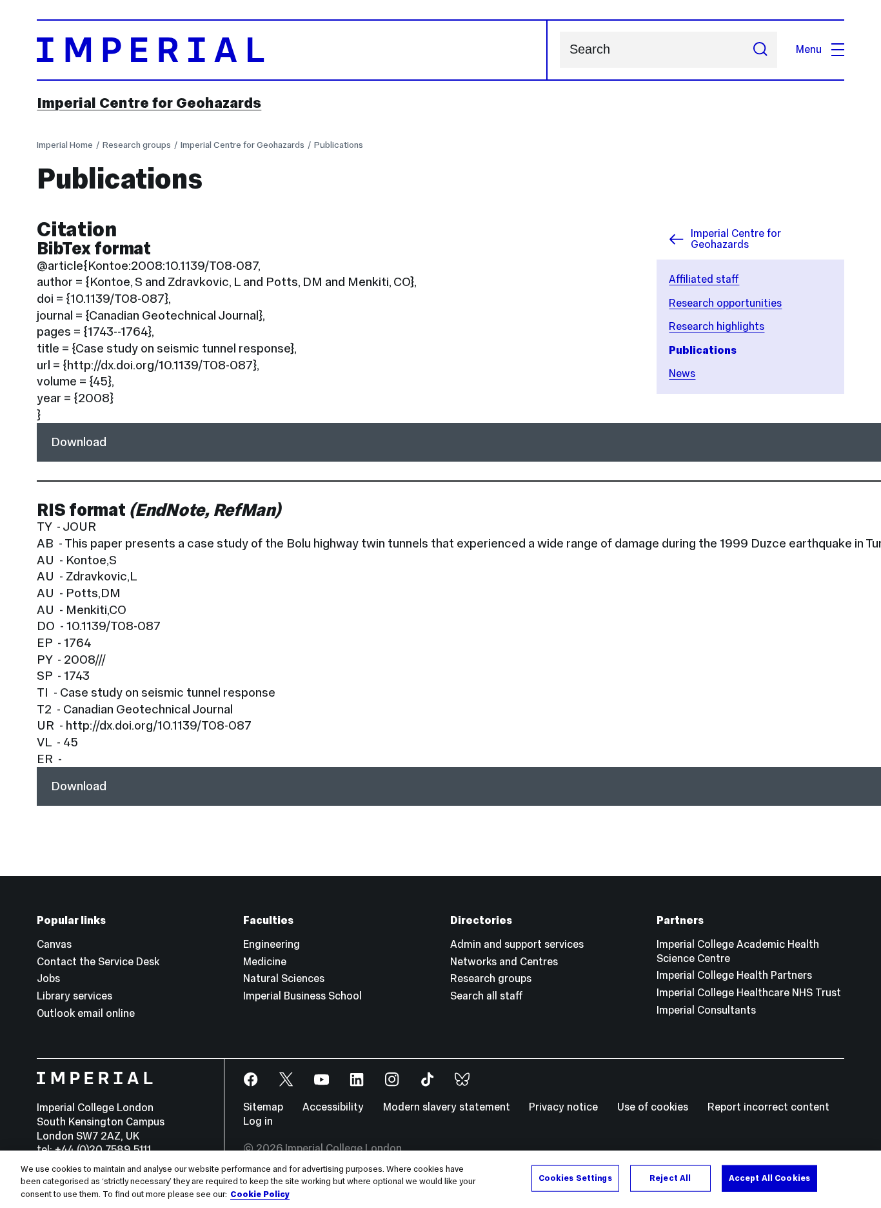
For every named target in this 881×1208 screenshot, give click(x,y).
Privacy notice (563, 1107)
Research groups (137, 144)
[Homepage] (292, 50)
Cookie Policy (260, 1194)
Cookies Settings (575, 1177)
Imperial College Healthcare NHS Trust (749, 992)
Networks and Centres (504, 961)
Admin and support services (517, 944)
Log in (258, 1121)
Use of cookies (652, 1107)
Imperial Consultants (706, 1010)
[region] (440, 1179)
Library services (74, 996)
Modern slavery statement (446, 1107)
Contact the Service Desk (98, 961)
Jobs (48, 978)
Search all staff (486, 996)
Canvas (54, 944)
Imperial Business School (302, 996)
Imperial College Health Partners (734, 975)
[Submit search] (760, 50)
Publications (338, 144)
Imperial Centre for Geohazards (149, 103)
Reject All (670, 1177)
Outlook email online (86, 1013)
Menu (809, 49)
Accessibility (333, 1107)
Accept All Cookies (769, 1177)
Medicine (264, 961)
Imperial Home (65, 144)
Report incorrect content (768, 1107)
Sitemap (263, 1107)
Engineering (271, 944)
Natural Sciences (283, 978)
